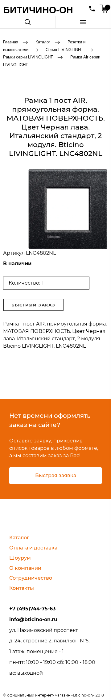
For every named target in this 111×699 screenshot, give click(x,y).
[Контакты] (92, 8)
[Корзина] (104, 9)
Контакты (21, 588)
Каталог (42, 42)
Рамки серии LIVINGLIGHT (28, 57)
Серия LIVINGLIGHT (64, 49)
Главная (10, 42)
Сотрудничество (30, 578)
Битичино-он (38, 10)
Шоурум (20, 558)
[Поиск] (28, 22)
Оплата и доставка (33, 548)
